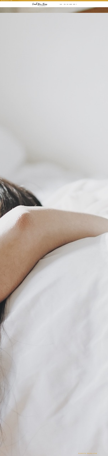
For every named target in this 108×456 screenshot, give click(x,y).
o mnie (61, 4)
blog (67, 4)
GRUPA (74, 4)
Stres (65, 4)
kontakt (70, 4)
